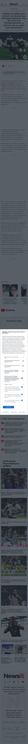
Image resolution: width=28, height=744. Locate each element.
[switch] (22, 361)
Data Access (14, 412)
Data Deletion (6, 412)
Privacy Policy (22, 412)
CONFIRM (8, 407)
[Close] (25, 332)
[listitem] (14, 358)
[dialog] (14, 372)
